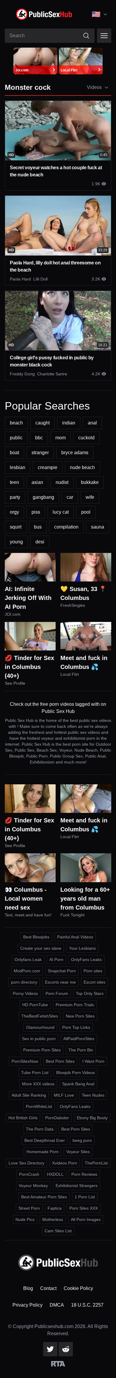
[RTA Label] (58, 1363)
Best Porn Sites (60, 1061)
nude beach (82, 467)
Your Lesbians (82, 948)
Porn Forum (57, 993)
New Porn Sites (80, 1016)
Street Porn (29, 1208)
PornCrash (29, 1174)
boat (14, 452)
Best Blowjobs (36, 937)
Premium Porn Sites (42, 1050)
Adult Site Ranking (29, 1095)
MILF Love (64, 1095)
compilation (66, 526)
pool (85, 512)
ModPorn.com (27, 970)
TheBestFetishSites (39, 1016)
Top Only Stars (90, 993)
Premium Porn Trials (75, 1004)
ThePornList (96, 1163)
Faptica (55, 1208)
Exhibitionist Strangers (77, 1185)
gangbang (43, 497)
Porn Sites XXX (83, 1208)
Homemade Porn (42, 1151)
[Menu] (104, 36)
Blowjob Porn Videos (75, 1072)
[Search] (86, 36)
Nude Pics (25, 1219)
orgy (14, 512)
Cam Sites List (58, 1230)
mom (60, 437)
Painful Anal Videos (75, 937)
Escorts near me (60, 982)
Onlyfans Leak (28, 959)
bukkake (90, 482)
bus (38, 526)
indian (68, 422)
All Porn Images (86, 1219)
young (16, 541)
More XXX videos (38, 1083)
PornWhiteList (39, 1106)
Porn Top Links (76, 1027)
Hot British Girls (22, 1117)
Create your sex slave (40, 948)
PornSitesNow (25, 1061)
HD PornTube (35, 1004)
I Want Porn (93, 1061)
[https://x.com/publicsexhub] (50, 1349)
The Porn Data (40, 1129)
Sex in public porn (39, 1038)
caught (42, 422)
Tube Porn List (34, 1072)
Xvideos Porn (64, 1163)
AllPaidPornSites (78, 1038)
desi (39, 541)
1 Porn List (85, 1196)
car (70, 497)
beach (16, 422)
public (16, 437)
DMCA (57, 1305)
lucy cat (61, 512)
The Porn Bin (80, 1050)
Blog (28, 1288)
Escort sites (94, 982)
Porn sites (93, 970)
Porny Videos (25, 993)
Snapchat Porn (62, 970)
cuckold (86, 437)
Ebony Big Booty (92, 1117)
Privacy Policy (27, 1305)
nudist (62, 482)
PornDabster (57, 1117)
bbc (39, 437)
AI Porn (56, 959)
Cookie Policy (78, 1288)
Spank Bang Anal (78, 1083)
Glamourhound (40, 1027)
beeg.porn (82, 1140)
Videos (94, 87)
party (15, 497)
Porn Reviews (84, 1174)
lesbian (17, 467)
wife (90, 497)
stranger (40, 452)
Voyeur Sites (78, 1151)
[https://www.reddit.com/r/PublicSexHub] (66, 1349)
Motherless (52, 1219)
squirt (15, 526)
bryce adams (74, 452)
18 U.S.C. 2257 (87, 1305)
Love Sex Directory (26, 1163)
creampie (47, 467)
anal (92, 422)
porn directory (24, 982)
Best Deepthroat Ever (44, 1140)
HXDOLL (55, 1174)
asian (37, 482)
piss (36, 512)
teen (14, 482)
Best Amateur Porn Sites (44, 1196)
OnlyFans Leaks (86, 959)
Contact (48, 1288)
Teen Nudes (93, 1095)
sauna (97, 526)
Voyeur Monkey (33, 1185)
